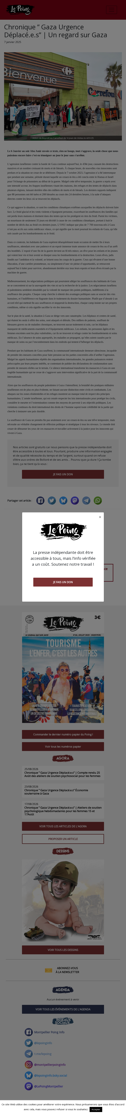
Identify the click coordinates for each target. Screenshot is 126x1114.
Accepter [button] (96, 1109)
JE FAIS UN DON (63, 582)
